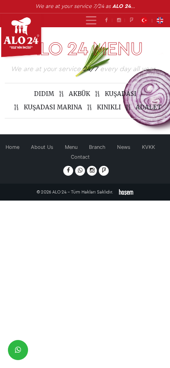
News (123, 147)
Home (12, 147)
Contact (80, 157)
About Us (42, 147)
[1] (91, 20)
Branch (97, 147)
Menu (71, 147)
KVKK (148, 147)
